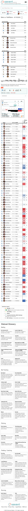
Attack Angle (17, 382)
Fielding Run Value (18, 469)
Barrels (2, 335)
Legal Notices (19, 506)
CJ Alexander (7, 151)
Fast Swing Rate (18, 373)
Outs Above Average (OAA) (6, 469)
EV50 (2, 358)
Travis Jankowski (8, 133)
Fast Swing (9, 311)
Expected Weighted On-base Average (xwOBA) (21, 350)
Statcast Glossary (8, 324)
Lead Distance (4, 461)
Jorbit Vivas (7, 170)
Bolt (16, 493)
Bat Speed (3, 373)
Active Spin (3, 435)
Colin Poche (13, 76)
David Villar (7, 129)
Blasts (2, 412)
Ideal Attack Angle (4, 391)
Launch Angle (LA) (18, 330)
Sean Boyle (13, 69)
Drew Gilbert (13, 23)
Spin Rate (17, 435)
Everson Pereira (13, 47)
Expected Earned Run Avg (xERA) (20, 443)
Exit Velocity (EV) (4, 330)
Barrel (9, 310)
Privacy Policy (11, 506)
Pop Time (3, 453)
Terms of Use (4, 506)
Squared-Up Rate (18, 401)
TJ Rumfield (7, 165)
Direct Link (4, 92)
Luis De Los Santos (8, 138)
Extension (3, 442)
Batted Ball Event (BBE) (19, 342)
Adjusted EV (17, 358)
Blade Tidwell (13, 55)
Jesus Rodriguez (8, 179)
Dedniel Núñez (13, 52)
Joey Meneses (13, 30)
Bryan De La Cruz (8, 149)
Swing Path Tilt (4, 401)
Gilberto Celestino (8, 124)
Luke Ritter (7, 193)
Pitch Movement (18, 426)
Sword (8, 313)
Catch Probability (4, 481)
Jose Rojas (13, 28)
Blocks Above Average (19, 481)
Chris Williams (7, 142)
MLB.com (25, 506)
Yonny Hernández (8, 135)
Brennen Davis (13, 25)
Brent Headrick (13, 74)
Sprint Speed (3, 493)
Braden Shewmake (13, 42)
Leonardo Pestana (14, 71)
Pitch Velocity (4, 426)
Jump (16, 461)
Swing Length (4, 382)
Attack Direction (18, 391)
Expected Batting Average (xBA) (6, 350)
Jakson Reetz (7, 140)
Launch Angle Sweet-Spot (6, 342)
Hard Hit (8, 308)
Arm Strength (17, 453)
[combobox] (14, 8)
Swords (16, 412)
